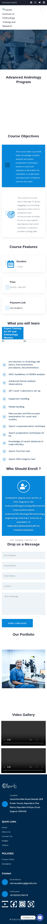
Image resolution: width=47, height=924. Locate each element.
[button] (43, 110)
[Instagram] (22, 904)
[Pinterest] (31, 904)
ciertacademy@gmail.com (23, 883)
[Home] (9, 786)
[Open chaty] (40, 917)
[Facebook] (14, 904)
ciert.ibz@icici (16, 308)
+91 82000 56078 (19, 895)
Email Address (15, 880)
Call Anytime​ (15, 891)
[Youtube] (5, 904)
